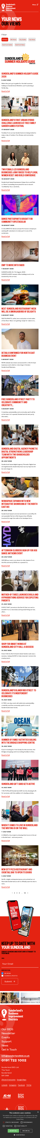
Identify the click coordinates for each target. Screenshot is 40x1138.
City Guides (22, 39)
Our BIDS (7, 1029)
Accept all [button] (13, 1131)
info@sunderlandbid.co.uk (15, 1055)
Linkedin (4, 1085)
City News (32, 39)
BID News (13, 39)
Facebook (21, 1085)
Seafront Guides (7, 45)
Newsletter (8, 1033)
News (4, 1045)
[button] (20, 1135)
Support (6, 1041)
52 (25, 893)
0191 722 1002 (13, 1060)
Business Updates (10, 975)
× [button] (38, 1112)
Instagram (12, 1085)
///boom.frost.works (8, 1079)
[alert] (20, 1124)
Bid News (7, 973)
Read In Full (5, 91)
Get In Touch (9, 1049)
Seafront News (20, 45)
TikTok (28, 1085)
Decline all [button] (26, 1131)
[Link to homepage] (8, 7)
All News (4, 39)
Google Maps (21, 1079)
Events (5, 1037)
